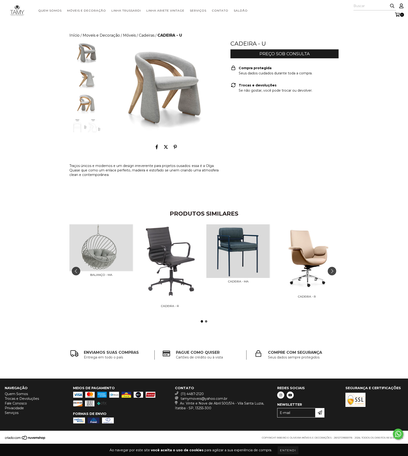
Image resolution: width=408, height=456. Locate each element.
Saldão (241, 10)
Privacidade (14, 408)
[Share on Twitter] (166, 147)
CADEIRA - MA (238, 281)
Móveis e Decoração (86, 10)
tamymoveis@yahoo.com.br (204, 398)
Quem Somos (50, 10)
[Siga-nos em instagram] (280, 395)
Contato (220, 10)
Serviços (198, 10)
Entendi (288, 450)
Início (74, 35)
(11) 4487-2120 (192, 394)
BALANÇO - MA (101, 275)
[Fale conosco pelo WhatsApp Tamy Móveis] (398, 434)
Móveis (129, 35)
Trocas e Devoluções (22, 398)
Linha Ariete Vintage (165, 10)
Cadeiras (146, 35)
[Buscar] (392, 6)
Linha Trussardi (126, 10)
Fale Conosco (16, 403)
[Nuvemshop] (25, 439)
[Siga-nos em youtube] (290, 395)
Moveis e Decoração (101, 35)
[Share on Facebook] (157, 147)
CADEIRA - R (170, 306)
